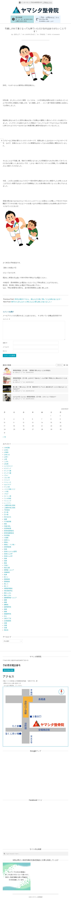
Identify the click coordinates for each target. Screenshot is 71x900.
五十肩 (6, 512)
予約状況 (42, 34)
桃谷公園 (7, 568)
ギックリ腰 (7, 471)
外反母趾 (7, 535)
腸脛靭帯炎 (7, 607)
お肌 (5, 459)
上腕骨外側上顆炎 (9, 508)
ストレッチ (7, 482)
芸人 (5, 616)
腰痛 (5, 600)
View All (59, 365)
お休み (6, 450)
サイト (5, 351)
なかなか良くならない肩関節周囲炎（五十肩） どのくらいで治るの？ (34, 397)
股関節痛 (7, 579)
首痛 (5, 628)
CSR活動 (7, 448)
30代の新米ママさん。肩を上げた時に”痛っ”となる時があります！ (38, 299)
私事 (5, 575)
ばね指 (6, 464)
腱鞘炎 (6, 605)
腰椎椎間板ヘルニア (10, 598)
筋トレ (6, 577)
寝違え (6, 542)
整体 (5, 563)
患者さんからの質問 (10, 551)
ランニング (7, 501)
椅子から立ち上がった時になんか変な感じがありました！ (31, 302)
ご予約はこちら (47, 2)
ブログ (6, 494)
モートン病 (7, 496)
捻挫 (5, 558)
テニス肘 (7, 487)
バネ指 (6, 491)
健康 (5, 519)
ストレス (7, 480)
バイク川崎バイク (9, 489)
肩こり (6, 584)
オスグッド (7, 468)
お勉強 (6, 452)
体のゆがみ (7, 517)
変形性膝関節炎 (9, 533)
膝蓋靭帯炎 (7, 614)
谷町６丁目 (7, 618)
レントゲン (7, 503)
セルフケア (7, 485)
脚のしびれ (7, 593)
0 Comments (56, 34)
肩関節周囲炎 (8, 588)
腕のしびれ (7, 595)
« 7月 (4, 437)
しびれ (6, 461)
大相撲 (6, 538)
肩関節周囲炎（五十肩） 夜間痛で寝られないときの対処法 (31, 370)
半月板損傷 (7, 521)
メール (6, 347)
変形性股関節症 (9, 531)
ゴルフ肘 (7, 478)
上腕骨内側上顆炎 (9, 505)
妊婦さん (7, 540)
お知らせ (7, 454)
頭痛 (5, 623)
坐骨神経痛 (7, 528)
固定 (5, 524)
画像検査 (7, 572)
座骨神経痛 (7, 547)
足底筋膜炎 (7, 621)
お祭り (6, 457)
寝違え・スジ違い (9, 545)
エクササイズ (8, 466)
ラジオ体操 (7, 498)
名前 (5, 343)
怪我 (5, 549)
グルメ (6, 475)
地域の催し (7, 526)
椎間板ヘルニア (9, 570)
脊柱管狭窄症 (8, 591)
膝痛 (5, 609)
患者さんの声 (8, 554)
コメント (6, 319)
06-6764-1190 (43, 19)
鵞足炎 (6, 630)
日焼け (6, 565)
